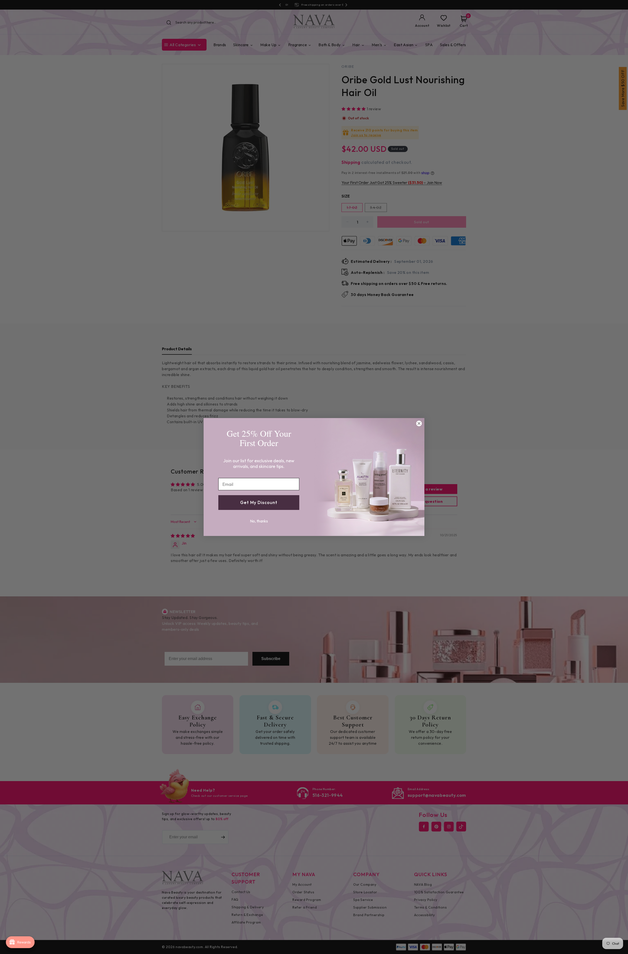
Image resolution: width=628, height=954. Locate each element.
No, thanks (259, 521)
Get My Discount (258, 502)
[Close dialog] (419, 423)
